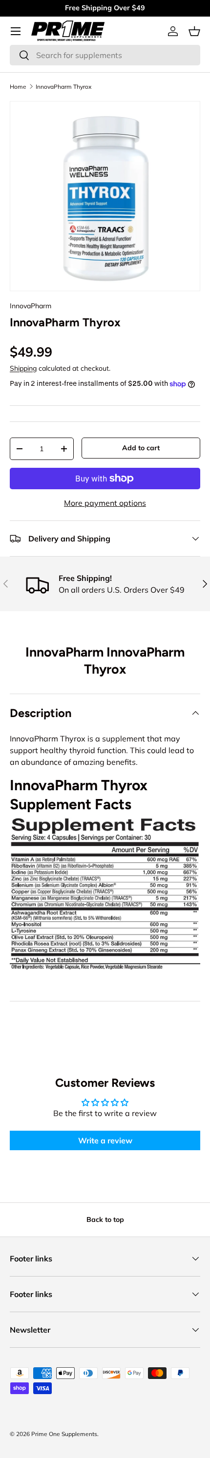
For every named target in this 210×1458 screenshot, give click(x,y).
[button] (194, 31)
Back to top (105, 1219)
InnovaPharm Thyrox (63, 87)
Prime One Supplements (64, 1434)
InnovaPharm (30, 305)
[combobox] (105, 55)
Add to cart (141, 447)
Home (18, 87)
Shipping (23, 368)
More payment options (105, 503)
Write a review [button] (105, 1140)
